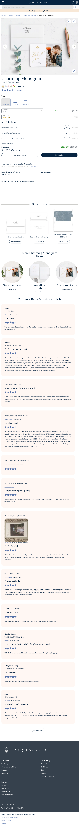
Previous (5, 46)
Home (3, 15)
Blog (42, 770)
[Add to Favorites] (69, 21)
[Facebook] (8, 805)
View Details (33, 166)
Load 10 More (38, 730)
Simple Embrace (9, 419)
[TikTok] (2, 805)
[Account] (73, 2)
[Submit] (75, 7)
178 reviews (18, 90)
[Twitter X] (5, 805)
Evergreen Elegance (9, 487)
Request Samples (7, 794)
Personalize (59, 155)
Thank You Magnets (29, 15)
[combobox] (39, 7)
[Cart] (77, 2)
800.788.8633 (8, 808)
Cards (16, 104)
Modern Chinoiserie (10, 464)
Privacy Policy (6, 820)
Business (4, 770)
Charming (7, 314)
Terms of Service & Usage (9, 817)
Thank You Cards (14, 15)
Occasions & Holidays (8, 767)
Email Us (21, 808)
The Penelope (8, 542)
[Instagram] (14, 805)
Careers (43, 773)
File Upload (5, 788)
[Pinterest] (11, 805)
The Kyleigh (7, 700)
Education (4, 773)
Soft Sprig (7, 640)
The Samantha (8, 577)
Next (74, 46)
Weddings (4, 764)
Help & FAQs (5, 791)
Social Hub (44, 767)
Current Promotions (47, 776)
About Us (44, 764)
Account (4, 785)
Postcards (25, 104)
